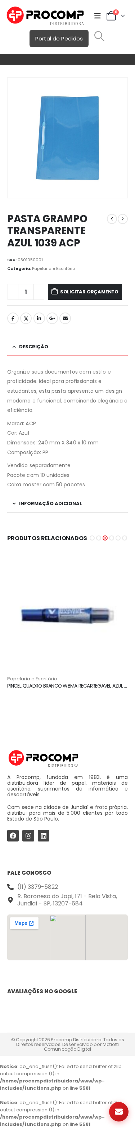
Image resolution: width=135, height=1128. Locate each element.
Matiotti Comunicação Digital (81, 1046)
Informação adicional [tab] (50, 503)
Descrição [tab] (33, 346)
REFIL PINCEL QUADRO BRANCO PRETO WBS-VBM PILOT (66, 685)
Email (65, 318)
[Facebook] (13, 835)
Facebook (13, 318)
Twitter (26, 318)
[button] (99, 36)
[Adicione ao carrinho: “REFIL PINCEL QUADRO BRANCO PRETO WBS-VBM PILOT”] (115, 566)
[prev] (112, 219)
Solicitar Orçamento (89, 291)
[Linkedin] (43, 835)
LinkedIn (39, 318)
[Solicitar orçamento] (119, 1111)
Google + (52, 318)
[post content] (67, 614)
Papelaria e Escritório (53, 268)
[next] (123, 219)
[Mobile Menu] (97, 16)
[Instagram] (28, 835)
